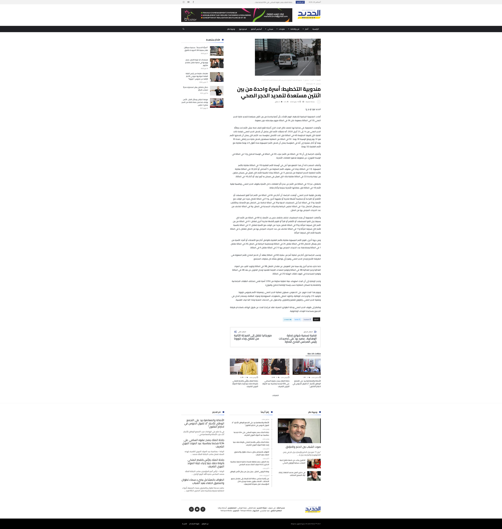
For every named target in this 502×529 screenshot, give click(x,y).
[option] (307, 373)
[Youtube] (188, 2)
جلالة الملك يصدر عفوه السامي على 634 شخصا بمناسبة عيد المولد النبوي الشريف (275, 383)
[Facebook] (193, 2)
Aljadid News (310, 101)
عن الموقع (205, 523)
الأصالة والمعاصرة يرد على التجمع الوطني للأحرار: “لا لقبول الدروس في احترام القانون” (307, 383)
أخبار (312, 80)
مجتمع (307, 80)
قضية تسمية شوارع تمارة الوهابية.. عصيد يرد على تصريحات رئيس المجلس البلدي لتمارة (298, 337)
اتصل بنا (184, 523)
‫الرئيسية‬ (318, 80)
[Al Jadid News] (309, 8)
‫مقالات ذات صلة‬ (314, 354)
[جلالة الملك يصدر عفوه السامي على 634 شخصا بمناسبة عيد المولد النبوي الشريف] (275, 367)
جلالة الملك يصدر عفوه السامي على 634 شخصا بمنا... (273, 2)
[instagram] (183, 2)
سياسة (296, 373)
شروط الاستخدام (194, 523)
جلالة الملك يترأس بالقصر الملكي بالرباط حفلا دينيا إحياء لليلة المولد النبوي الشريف (245, 383)
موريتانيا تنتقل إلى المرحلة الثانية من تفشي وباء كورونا (253, 335)
